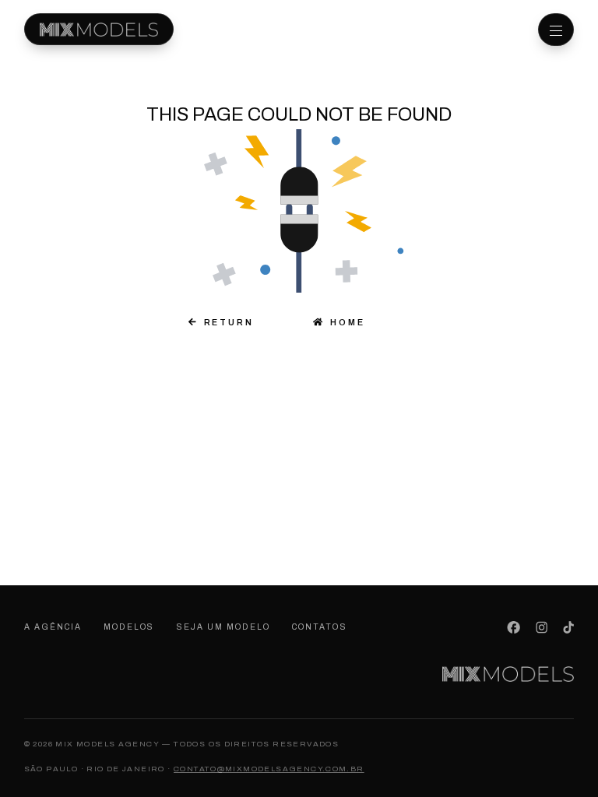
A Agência (53, 627)
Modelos (129, 627)
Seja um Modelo (224, 627)
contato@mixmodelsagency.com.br (269, 768)
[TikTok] (568, 627)
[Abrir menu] (556, 29)
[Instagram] (541, 627)
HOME (344, 322)
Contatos (319, 627)
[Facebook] (513, 627)
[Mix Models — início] (99, 29)
